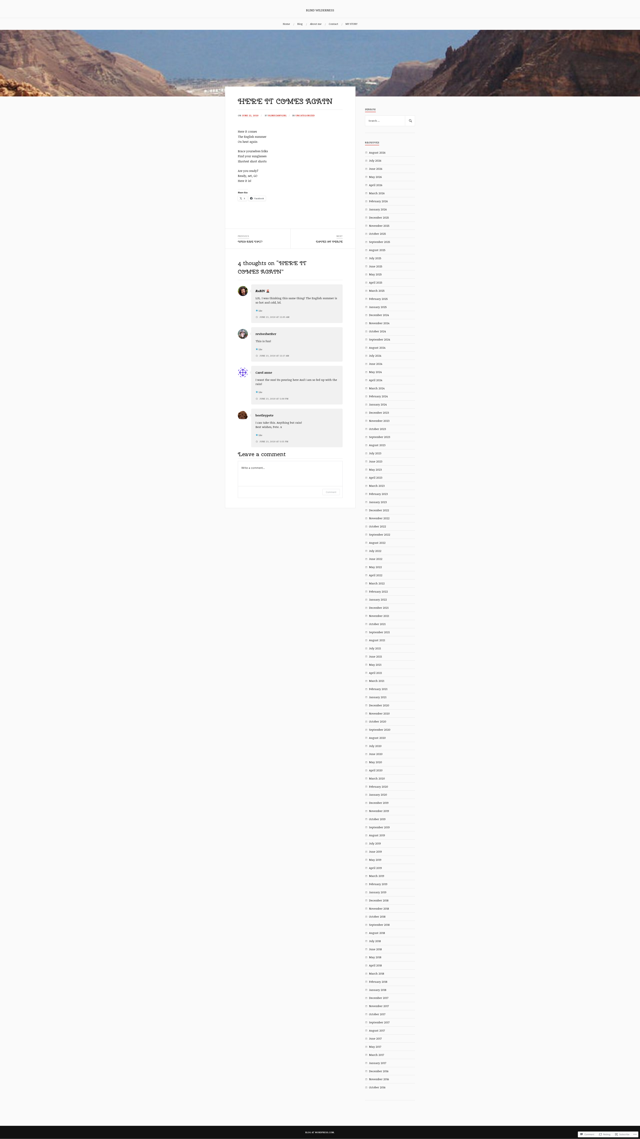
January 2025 (378, 307)
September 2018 (379, 925)
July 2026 (375, 160)
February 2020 (378, 786)
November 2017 (379, 1006)
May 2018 (375, 957)
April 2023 (375, 477)
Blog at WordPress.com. (320, 1132)
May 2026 (375, 177)
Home (286, 23)
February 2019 (378, 884)
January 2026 (378, 209)
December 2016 (378, 1071)
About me (316, 23)
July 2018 (375, 941)
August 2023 (377, 445)
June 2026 (375, 169)
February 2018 (378, 982)
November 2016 (379, 1079)
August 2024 (377, 348)
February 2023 (378, 494)
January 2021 (377, 697)
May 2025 (375, 274)
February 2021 (378, 689)
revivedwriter (266, 334)
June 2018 (375, 949)
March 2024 (376, 388)
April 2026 (375, 185)
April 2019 (375, 868)
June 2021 (375, 656)
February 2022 (378, 591)
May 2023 (375, 469)
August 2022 (377, 543)
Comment (331, 492)
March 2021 (376, 681)
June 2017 (375, 1038)
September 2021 (379, 632)
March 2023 (377, 486)
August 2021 (377, 640)
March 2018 (376, 973)
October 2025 (377, 234)
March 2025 (376, 291)
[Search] (410, 120)
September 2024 (379, 339)
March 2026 (377, 193)
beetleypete (265, 415)
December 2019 (378, 803)
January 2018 (377, 990)
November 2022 (379, 518)
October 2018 (377, 916)
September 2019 (379, 827)
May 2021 (375, 665)
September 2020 (379, 730)
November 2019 (379, 811)
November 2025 (379, 226)
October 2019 (377, 819)
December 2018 (378, 900)
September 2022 (379, 534)
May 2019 (375, 860)
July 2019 (375, 843)
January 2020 (378, 794)
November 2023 (379, 421)
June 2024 (375, 364)
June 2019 (375, 851)
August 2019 (377, 835)
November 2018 (379, 908)
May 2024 (375, 372)
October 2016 (377, 1087)
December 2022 (379, 510)
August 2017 (377, 1030)
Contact (333, 23)
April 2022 (375, 575)
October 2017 (377, 1014)
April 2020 (375, 770)
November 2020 (379, 713)
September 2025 (379, 242)
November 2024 (379, 323)
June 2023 (375, 461)
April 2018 (375, 965)
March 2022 (377, 583)
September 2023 (379, 437)
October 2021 (377, 624)
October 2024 (377, 331)
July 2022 (375, 551)
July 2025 (375, 258)
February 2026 (378, 201)
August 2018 (377, 933)
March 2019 (376, 876)
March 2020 (377, 778)
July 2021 (375, 648)
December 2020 (379, 705)
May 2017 (375, 1047)
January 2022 (378, 599)
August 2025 (377, 250)
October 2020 (377, 721)
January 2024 (378, 404)
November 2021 (379, 616)
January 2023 (378, 502)
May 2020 (375, 762)
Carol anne (264, 372)
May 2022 (375, 567)
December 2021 (378, 608)
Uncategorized (305, 115)
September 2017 (379, 1022)
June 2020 (375, 754)
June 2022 (375, 559)
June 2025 (375, 266)
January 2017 (377, 1063)
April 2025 (375, 282)
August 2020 (377, 738)
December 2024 (379, 315)
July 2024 (375, 356)
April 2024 (375, 380)
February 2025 (378, 299)
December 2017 (378, 998)
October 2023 (377, 429)
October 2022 (377, 526)
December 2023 (379, 412)
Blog (300, 23)
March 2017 (376, 1055)
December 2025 (379, 217)
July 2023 (375, 453)
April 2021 (375, 673)
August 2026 (377, 152)
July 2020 (375, 746)
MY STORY (351, 23)
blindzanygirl (277, 115)
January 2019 (377, 892)
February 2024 (378, 396)
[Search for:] (390, 120)
